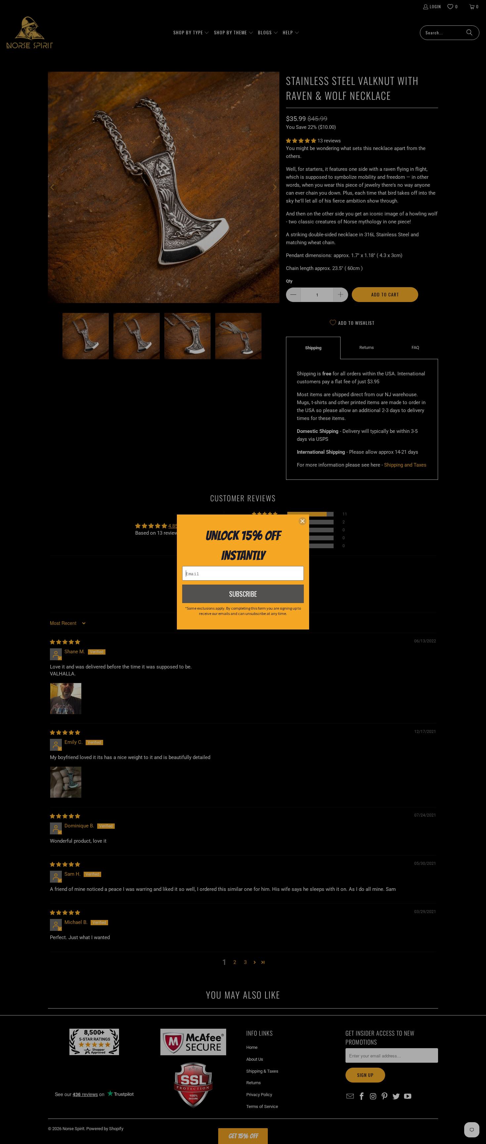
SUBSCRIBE (243, 594)
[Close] (302, 521)
